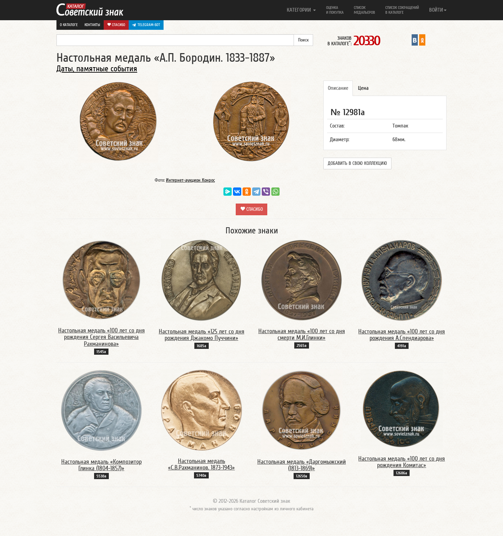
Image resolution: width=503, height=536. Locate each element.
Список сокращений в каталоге (402, 10)
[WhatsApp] (275, 191)
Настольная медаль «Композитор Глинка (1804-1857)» (101, 465)
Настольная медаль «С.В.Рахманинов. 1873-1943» (201, 465)
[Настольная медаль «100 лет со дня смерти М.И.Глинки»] (301, 280)
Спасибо (118, 25)
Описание (338, 88)
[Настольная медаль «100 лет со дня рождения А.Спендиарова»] (402, 280)
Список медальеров (364, 10)
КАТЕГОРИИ (299, 10)
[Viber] (266, 191)
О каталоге (69, 25)
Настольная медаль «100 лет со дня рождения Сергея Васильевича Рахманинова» (101, 337)
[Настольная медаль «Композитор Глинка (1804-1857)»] (101, 410)
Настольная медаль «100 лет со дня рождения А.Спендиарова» (401, 335)
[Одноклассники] (247, 191)
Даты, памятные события (96, 68)
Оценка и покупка (335, 10)
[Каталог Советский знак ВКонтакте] (415, 40)
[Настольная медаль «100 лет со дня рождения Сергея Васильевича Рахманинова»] (101, 279)
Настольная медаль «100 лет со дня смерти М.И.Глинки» (301, 335)
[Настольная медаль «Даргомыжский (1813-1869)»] (302, 410)
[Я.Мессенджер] (227, 191)
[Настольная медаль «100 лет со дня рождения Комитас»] (402, 408)
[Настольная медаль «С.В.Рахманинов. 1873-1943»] (201, 410)
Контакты (92, 25)
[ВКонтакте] (237, 191)
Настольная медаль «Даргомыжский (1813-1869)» (301, 465)
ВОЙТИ (436, 10)
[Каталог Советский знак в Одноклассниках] (422, 40)
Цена (363, 88)
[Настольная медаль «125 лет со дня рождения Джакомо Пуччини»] (201, 280)
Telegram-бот (149, 25)
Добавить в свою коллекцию (357, 163)
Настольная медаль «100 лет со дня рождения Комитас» (401, 462)
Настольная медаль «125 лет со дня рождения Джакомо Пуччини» (201, 335)
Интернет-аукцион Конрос (190, 180)
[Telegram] (256, 191)
